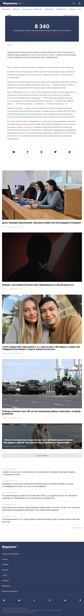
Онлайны (5, 564)
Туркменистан (61, 9)
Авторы (4, 559)
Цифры (9, 45)
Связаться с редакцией (10, 554)
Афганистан (6, 9)
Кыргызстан (27, 9)
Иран (80, 9)
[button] (79, 3)
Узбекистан (37, 9)
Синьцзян (72, 9)
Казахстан (16, 9)
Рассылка (5, 580)
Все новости (78, 527)
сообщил (51, 55)
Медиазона (6, 586)
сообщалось (27, 127)
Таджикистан (49, 9)
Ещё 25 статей (42, 455)
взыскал (41, 121)
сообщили (33, 92)
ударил (41, 117)
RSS (5, 575)
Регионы (5, 570)
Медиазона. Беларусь (10, 591)
